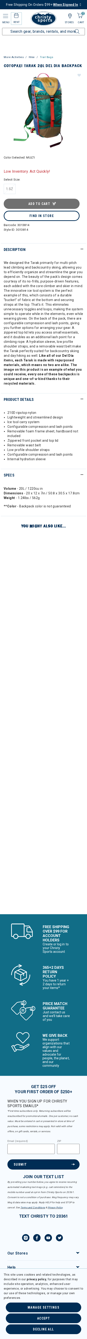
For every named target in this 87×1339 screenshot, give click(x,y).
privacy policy (36, 1279)
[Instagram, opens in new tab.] (25, 1238)
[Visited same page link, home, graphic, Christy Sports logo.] (43, 19)
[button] (78, 74)
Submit (20, 1164)
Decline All (43, 1329)
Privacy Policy (55, 1207)
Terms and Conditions (32, 1207)
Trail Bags (46, 57)
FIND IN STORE (41, 216)
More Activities (14, 57)
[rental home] (16, 16)
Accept (43, 1318)
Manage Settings (43, 1307)
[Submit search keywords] (72, 29)
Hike (32, 57)
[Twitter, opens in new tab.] (59, 1238)
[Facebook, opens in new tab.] (37, 1238)
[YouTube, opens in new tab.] (48, 1238)
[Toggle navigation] (5, 16)
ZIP (59, 1141)
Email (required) (17, 1141)
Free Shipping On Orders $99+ (42, 4)
